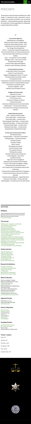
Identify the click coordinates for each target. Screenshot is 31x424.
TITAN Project (4, 271)
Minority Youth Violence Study (8, 274)
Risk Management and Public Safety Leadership (12, 242)
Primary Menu (29, 2)
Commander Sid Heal (6, 256)
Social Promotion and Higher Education (10, 231)
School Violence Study (6, 269)
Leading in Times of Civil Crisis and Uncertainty (12, 239)
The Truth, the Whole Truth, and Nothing (11, 245)
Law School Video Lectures (7, 325)
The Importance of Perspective (8, 225)
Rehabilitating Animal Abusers (8, 229)
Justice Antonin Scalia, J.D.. (7, 257)
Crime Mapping (4, 318)
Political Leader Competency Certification (11, 224)
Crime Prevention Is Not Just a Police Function (12, 232)
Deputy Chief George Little (7, 260)
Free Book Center (5, 311)
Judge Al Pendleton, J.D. (7, 251)
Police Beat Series (5, 303)
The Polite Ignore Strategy (7, 244)
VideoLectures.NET (6, 284)
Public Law (3, 314)
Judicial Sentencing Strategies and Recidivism (12, 238)
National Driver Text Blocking (8, 272)
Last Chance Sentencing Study (8, 268)
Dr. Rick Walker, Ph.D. (6, 259)
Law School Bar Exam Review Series (9, 294)
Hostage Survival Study (6, 266)
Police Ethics (4, 317)
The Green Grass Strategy (7, 228)
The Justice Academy (8, 2)
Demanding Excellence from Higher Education (12, 237)
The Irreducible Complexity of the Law (10, 234)
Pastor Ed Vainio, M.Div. (6, 253)
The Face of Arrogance (6, 235)
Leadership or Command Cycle (8, 241)
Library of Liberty (5, 310)
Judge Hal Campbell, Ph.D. (7, 254)
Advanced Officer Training (7, 291)
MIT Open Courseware (6, 326)
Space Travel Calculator (6, 226)
